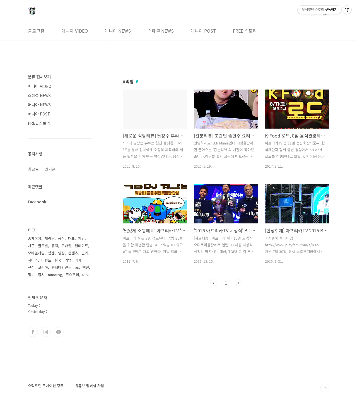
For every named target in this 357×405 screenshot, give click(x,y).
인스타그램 (46, 332)
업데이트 (81, 245)
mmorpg (55, 274)
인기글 (50, 169)
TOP (324, 388)
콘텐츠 (73, 252)
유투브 (59, 332)
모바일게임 (36, 252)
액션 (85, 267)
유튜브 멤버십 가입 (89, 386)
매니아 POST (203, 30)
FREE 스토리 (245, 30)
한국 (58, 260)
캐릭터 (50, 238)
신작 (31, 267)
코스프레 (72, 274)
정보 (31, 274)
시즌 (31, 245)
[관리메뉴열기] (347, 10)
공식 (61, 238)
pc (77, 267)
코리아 (43, 267)
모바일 (66, 245)
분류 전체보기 (39, 76)
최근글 (33, 169)
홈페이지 (34, 238)
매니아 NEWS (118, 30)
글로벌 (43, 245)
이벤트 (46, 260)
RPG (85, 274)
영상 (61, 252)
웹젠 (51, 252)
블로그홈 (36, 30)
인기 (84, 252)
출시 (41, 274)
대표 (71, 238)
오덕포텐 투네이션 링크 (46, 386)
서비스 (33, 260)
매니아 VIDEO (74, 30)
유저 (54, 245)
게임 (81, 238)
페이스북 (33, 332)
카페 (78, 260)
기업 (68, 260)
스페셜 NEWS (161, 30)
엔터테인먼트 (61, 267)
